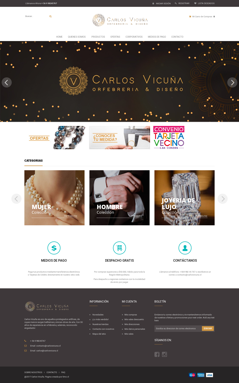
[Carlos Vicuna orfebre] (122, 20)
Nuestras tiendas (100, 324)
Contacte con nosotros (103, 329)
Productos (98, 37)
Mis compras (131, 314)
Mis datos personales (135, 329)
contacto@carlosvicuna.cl (48, 346)
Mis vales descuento (134, 319)
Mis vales (129, 334)
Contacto (177, 37)
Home (59, 37)
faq (63, 372)
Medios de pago (156, 37)
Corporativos (134, 37)
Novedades (98, 314)
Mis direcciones (132, 324)
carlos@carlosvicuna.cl (47, 350)
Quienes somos (76, 37)
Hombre (110, 207)
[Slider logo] (119, 81)
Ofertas (115, 37)
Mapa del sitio (99, 334)
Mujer (41, 207)
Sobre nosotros (33, 372)
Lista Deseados (206, 3)
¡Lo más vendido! (101, 319)
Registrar (184, 3)
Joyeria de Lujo (178, 203)
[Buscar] (50, 16)
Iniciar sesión (163, 3)
